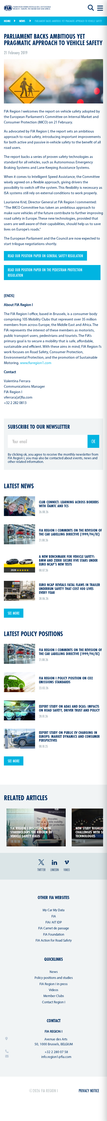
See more (13, 613)
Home (7, 21)
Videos (53, 990)
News (22, 21)
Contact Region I (53, 1002)
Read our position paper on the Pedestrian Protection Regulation (45, 272)
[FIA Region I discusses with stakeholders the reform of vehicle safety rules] (36, 812)
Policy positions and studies (54, 978)
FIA (53, 916)
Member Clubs (53, 996)
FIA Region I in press (53, 984)
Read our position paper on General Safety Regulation (45, 256)
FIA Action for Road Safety (54, 940)
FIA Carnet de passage (53, 928)
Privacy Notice (89, 1091)
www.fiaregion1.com (35, 363)
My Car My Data (53, 910)
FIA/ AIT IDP (53, 922)
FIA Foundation (53, 934)
